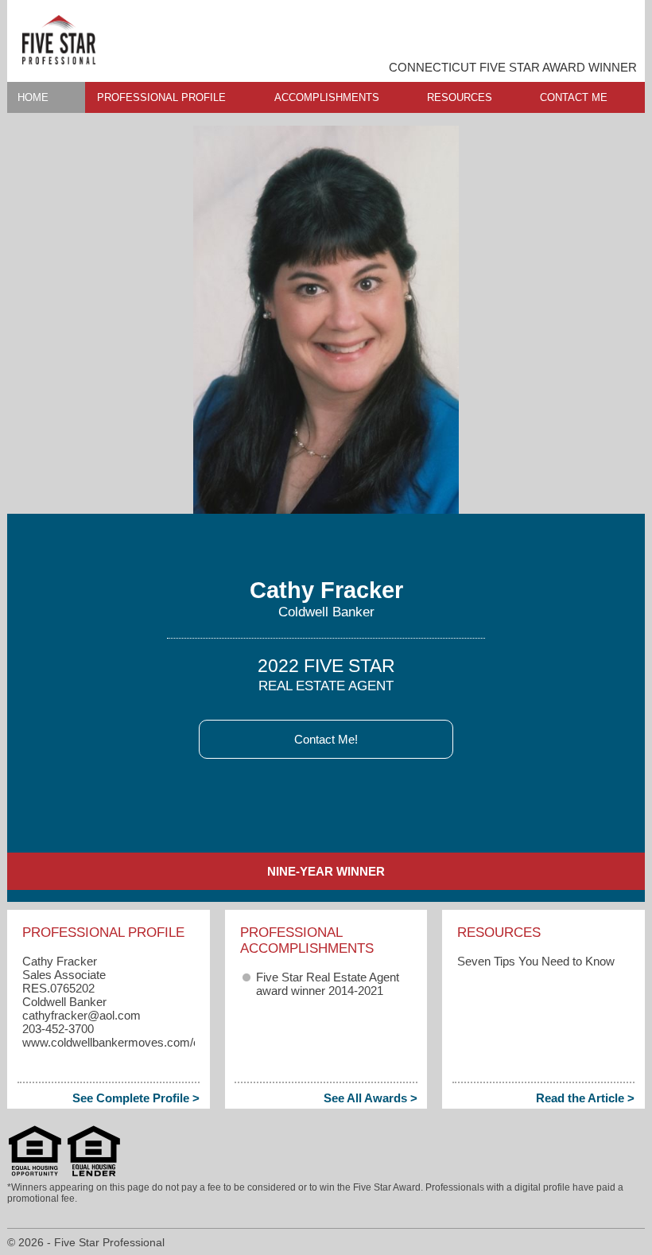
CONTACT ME (573, 97)
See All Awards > (370, 1098)
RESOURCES (459, 97)
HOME (33, 97)
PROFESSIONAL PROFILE (161, 97)
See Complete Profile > (136, 1098)
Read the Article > (585, 1098)
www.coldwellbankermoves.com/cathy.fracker (141, 1042)
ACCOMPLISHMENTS (326, 97)
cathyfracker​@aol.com (81, 1015)
